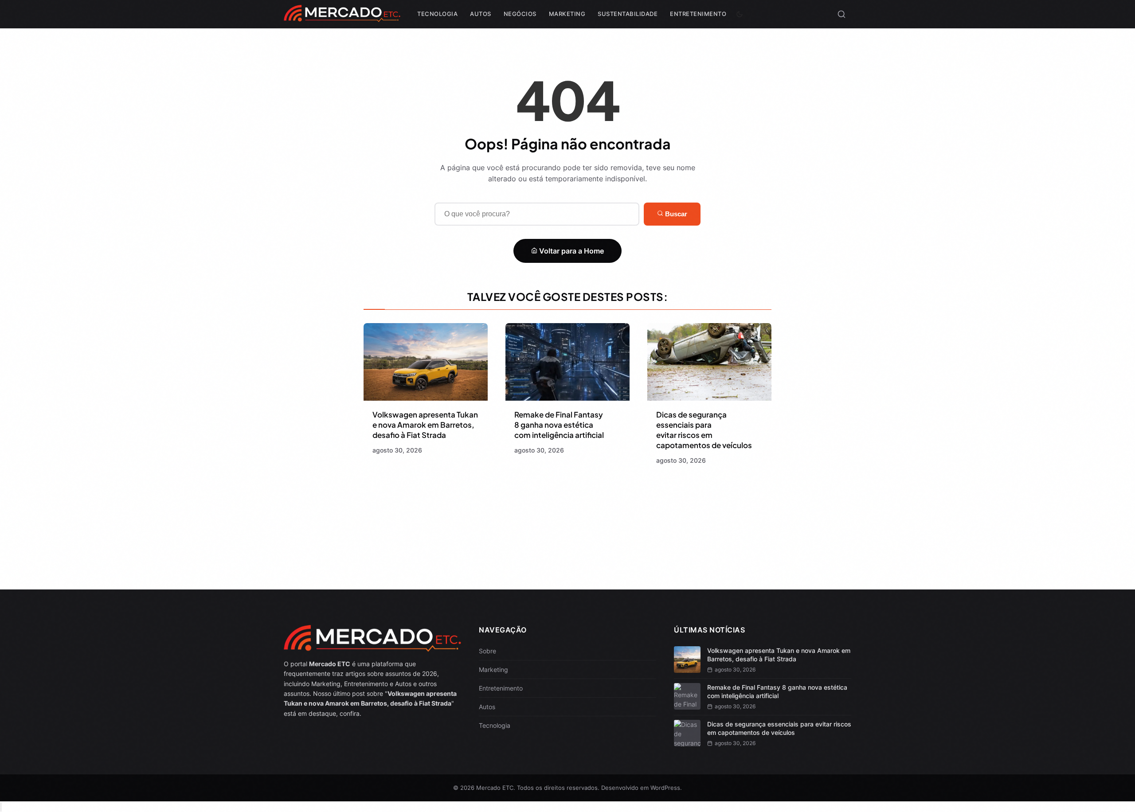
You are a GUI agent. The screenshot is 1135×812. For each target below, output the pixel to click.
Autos (480, 13)
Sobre (487, 651)
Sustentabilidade (628, 13)
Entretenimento (698, 13)
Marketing (567, 13)
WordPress (665, 787)
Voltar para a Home (570, 250)
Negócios (520, 13)
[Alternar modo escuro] (739, 14)
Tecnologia (437, 13)
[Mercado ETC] (342, 17)
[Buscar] (841, 14)
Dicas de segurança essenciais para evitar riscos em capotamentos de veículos (704, 430)
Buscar (675, 214)
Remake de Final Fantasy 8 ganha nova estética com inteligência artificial (559, 425)
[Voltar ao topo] (1, 807)
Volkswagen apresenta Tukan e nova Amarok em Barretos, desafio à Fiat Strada (425, 425)
